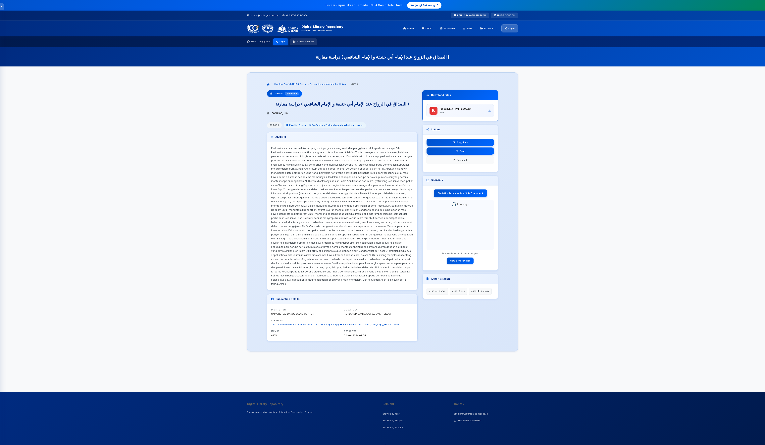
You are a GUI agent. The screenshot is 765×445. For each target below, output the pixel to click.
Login (511, 28)
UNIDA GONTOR (506, 15)
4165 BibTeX (437, 291)
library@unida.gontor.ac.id (473, 413)
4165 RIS (458, 291)
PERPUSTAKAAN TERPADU (471, 15)
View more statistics (460, 261)
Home (410, 28)
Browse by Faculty (392, 427)
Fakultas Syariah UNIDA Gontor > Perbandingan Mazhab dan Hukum (310, 84)
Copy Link (462, 142)
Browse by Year (390, 413)
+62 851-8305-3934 (469, 420)
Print (462, 151)
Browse (488, 28)
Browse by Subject (392, 420)
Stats (469, 28)
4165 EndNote (480, 291)
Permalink (462, 160)
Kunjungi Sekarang (422, 5)
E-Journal (449, 28)
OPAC (429, 28)
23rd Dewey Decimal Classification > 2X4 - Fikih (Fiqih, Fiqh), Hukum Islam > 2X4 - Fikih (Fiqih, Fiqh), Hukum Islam (335, 324)
